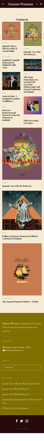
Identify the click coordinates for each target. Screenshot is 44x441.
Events (26, 117)
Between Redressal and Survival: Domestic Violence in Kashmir (11, 115)
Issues (4, 93)
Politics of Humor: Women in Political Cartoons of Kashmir (20, 237)
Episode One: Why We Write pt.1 (17, 186)
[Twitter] (21, 421)
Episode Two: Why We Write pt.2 (32, 53)
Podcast (4, 42)
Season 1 (11, 298)
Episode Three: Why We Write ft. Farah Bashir (10, 48)
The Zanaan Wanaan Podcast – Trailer (20, 302)
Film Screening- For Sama (31, 121)
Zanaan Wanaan (20, 4)
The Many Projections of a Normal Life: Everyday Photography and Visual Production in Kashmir (32, 84)
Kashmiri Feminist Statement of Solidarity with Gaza (11, 64)
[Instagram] (26, 421)
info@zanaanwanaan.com (14, 350)
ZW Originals (6, 57)
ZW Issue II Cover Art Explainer (15, 408)
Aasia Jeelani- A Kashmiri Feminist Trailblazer (11, 98)
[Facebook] (17, 421)
